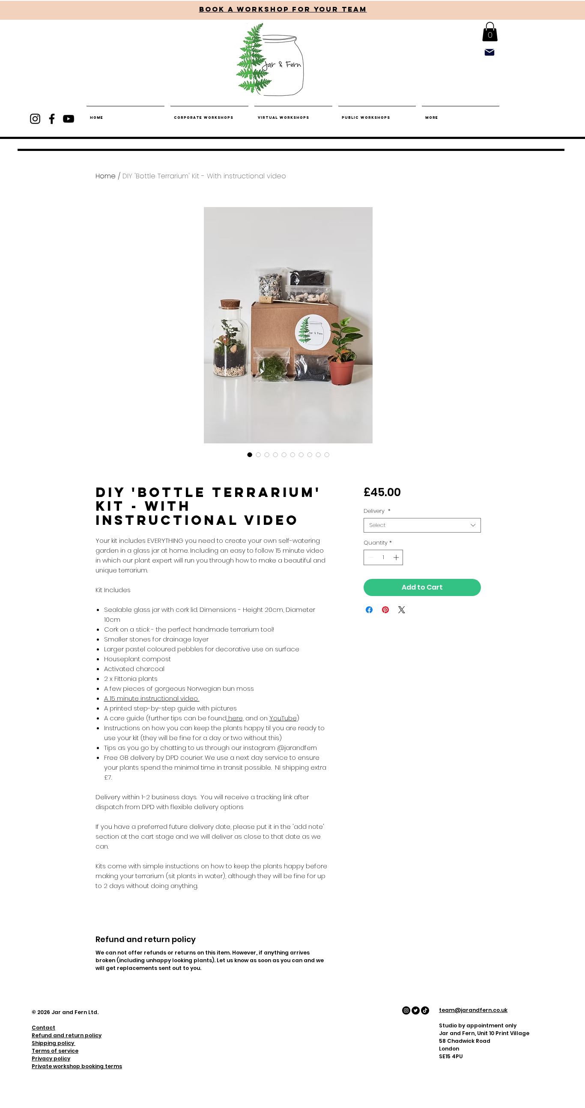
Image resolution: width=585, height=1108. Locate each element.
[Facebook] (52, 119)
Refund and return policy (66, 1035)
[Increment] (397, 557)
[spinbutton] (383, 557)
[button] (490, 31)
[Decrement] (370, 557)
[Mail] (489, 52)
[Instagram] (35, 119)
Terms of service (55, 1050)
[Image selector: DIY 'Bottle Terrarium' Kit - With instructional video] (275, 454)
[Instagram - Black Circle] (406, 1010)
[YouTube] (68, 119)
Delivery (377, 511)
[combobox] (422, 525)
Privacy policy (51, 1058)
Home (106, 176)
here (235, 718)
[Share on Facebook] (369, 610)
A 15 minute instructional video (152, 698)
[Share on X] (402, 610)
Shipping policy (53, 1043)
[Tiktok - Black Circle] (425, 1010)
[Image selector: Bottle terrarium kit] (249, 454)
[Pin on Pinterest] (385, 610)
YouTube (283, 718)
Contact (43, 1027)
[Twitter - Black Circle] (416, 1010)
